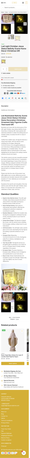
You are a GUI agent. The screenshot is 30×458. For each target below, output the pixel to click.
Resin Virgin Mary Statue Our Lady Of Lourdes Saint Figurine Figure (12, 355)
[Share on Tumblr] (15, 98)
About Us (3, 411)
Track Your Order (6, 429)
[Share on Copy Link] (25, 98)
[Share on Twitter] (9, 98)
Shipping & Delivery (6, 435)
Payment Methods (6, 433)
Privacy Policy (5, 423)
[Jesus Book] (3, 61)
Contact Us (4, 416)
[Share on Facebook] (5, 98)
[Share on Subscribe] (22, 98)
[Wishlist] (22, 331)
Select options (13, 363)
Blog (2, 414)
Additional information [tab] (8, 110)
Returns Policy (5, 438)
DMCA (3, 418)
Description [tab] (4, 106)
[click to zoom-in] (14, 24)
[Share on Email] (19, 98)
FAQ (2, 431)
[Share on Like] (2, 98)
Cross (6, 12)
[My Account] (23, 3)
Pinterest (3, 446)
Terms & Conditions (6, 420)
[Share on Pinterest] (12, 98)
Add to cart (18, 69)
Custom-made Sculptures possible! (12, 87)
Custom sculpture (6, 440)
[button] (6, 68)
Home (2, 12)
